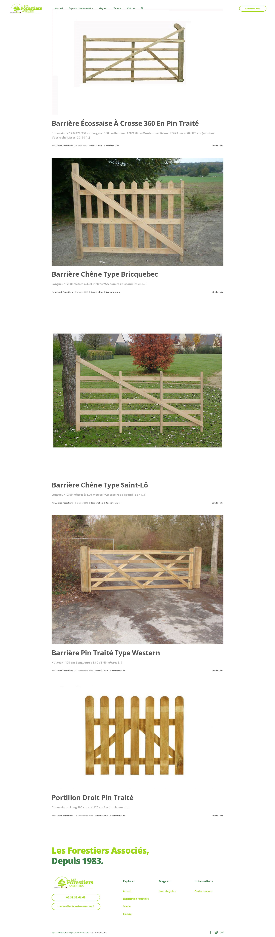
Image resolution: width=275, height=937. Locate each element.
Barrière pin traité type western (106, 652)
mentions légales (99, 932)
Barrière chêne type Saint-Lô (100, 484)
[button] (142, 8)
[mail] (222, 932)
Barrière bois (95, 145)
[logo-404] (26, 3)
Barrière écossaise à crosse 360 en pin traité (125, 123)
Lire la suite (217, 145)
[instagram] (216, 932)
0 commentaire (111, 145)
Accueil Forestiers (64, 145)
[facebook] (210, 932)
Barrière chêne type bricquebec (105, 274)
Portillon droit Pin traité (92, 797)
